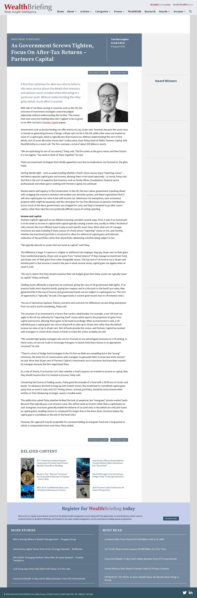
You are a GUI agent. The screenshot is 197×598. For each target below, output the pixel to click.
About (71, 11)
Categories (102, 11)
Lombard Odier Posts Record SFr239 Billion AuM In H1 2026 (134, 539)
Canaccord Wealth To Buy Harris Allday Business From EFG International (49, 578)
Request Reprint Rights (119, 73)
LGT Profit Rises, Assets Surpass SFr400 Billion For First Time (136, 549)
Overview (8, 590)
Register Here (171, 518)
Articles (85, 11)
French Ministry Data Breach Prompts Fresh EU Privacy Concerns (137, 568)
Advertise (29, 590)
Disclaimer (94, 590)
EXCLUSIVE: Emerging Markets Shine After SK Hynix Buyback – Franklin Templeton (48, 559)
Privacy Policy (80, 590)
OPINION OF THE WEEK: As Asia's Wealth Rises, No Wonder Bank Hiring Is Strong (142, 578)
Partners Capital (50, 122)
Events (118, 11)
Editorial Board (43, 590)
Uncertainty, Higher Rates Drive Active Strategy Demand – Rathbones (48, 549)
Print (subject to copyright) (98, 73)
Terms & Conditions (62, 590)
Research (150, 11)
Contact (19, 590)
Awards (163, 11)
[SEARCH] (190, 11)
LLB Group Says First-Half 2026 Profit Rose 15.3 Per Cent (41, 568)
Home (60, 11)
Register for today (98, 509)
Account (178, 11)
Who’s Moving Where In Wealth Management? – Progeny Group (44, 539)
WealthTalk (134, 11)
